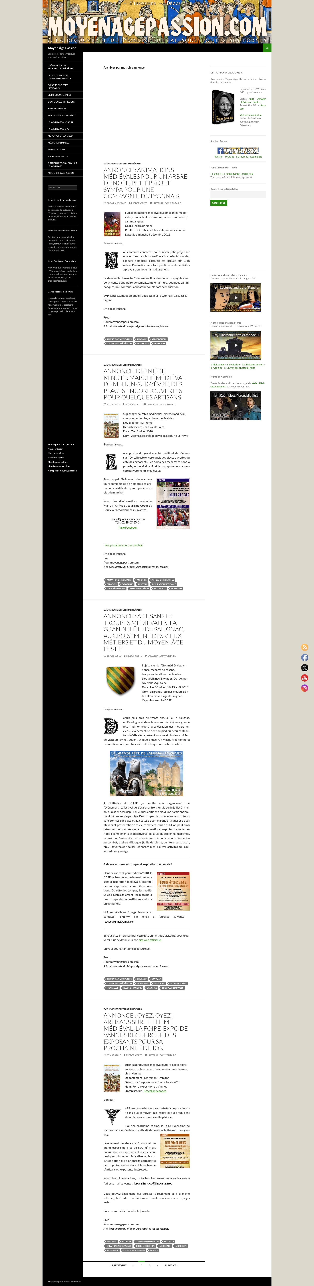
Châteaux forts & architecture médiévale (60, 67)
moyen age (143, 343)
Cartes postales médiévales (60, 291)
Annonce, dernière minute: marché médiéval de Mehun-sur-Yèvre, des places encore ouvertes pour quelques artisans (144, 384)
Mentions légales (56, 457)
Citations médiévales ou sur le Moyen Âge (62, 164)
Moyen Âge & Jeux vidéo (60, 136)
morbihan (181, 1246)
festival (142, 584)
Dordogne (142, 983)
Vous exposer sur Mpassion (61, 444)
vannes (154, 1250)
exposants (127, 584)
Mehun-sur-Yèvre (139, 588)
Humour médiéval (57, 108)
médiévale (159, 983)
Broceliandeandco (155, 1090)
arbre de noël (159, 339)
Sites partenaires (56, 453)
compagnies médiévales (119, 343)
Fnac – (253, 98)
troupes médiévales (172, 988)
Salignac (152, 988)
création (111, 584)
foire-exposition (145, 1246)
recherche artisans (134, 1250)
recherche (159, 343)
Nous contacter (55, 448)
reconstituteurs (132, 988)
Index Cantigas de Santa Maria (62, 261)
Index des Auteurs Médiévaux (62, 200)
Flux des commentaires (59, 466)
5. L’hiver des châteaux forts (239, 367)
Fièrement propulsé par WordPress (64, 1281)
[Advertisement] (143, 120)
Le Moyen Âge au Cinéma (60, 122)
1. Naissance (217, 364)
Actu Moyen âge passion (61, 173)
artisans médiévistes (163, 580)
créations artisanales (119, 1246)
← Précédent (117, 1265)
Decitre (256, 101)
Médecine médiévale (58, 143)
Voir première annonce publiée (123, 545)
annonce (141, 339)
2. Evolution (233, 364)
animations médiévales (119, 339)
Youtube (229, 156)
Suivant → (172, 1265)
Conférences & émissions (61, 102)
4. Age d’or (216, 367)
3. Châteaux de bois (253, 364)
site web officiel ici (150, 939)
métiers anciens (178, 983)
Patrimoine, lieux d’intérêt (62, 115)
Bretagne (169, 1241)
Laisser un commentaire (167, 203)
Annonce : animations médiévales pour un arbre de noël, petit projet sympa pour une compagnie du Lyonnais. (145, 183)
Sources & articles (58, 156)
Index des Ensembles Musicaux (62, 230)
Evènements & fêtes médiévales (58, 86)
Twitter (219, 156)
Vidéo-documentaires (59, 95)
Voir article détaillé (250, 115)
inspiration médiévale (164, 584)
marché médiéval (116, 588)
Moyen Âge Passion (62, 48)
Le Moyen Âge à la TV (58, 129)
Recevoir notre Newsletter (224, 189)
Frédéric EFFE (139, 203)
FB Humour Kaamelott (249, 156)
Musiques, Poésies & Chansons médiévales (59, 76)
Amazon (261, 98)
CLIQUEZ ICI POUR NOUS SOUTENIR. (232, 174)
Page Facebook (127, 527)
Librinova (246, 101)
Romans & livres (56, 149)
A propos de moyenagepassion (62, 470)
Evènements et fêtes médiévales (123, 163)
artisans (156, 979)
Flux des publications (58, 462)
